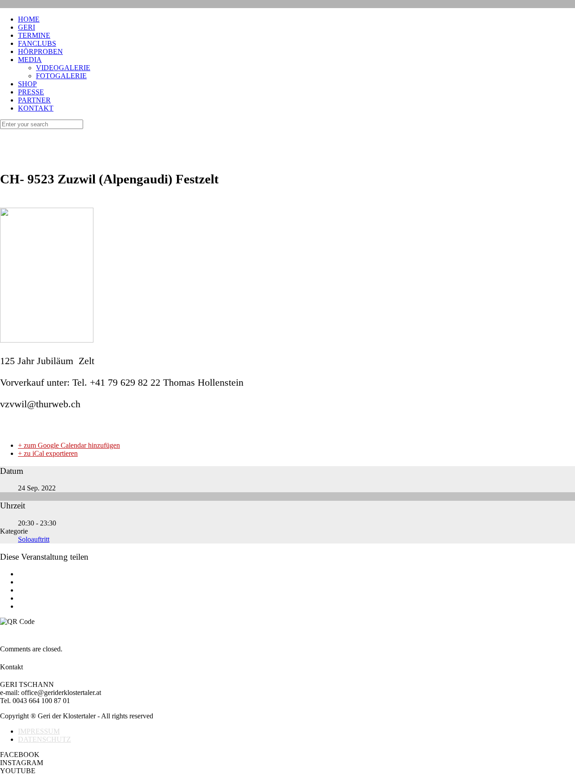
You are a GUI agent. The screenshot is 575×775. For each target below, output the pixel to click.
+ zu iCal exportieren (48, 453)
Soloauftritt (33, 539)
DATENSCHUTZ (44, 739)
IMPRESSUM (39, 731)
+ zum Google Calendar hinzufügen (69, 445)
